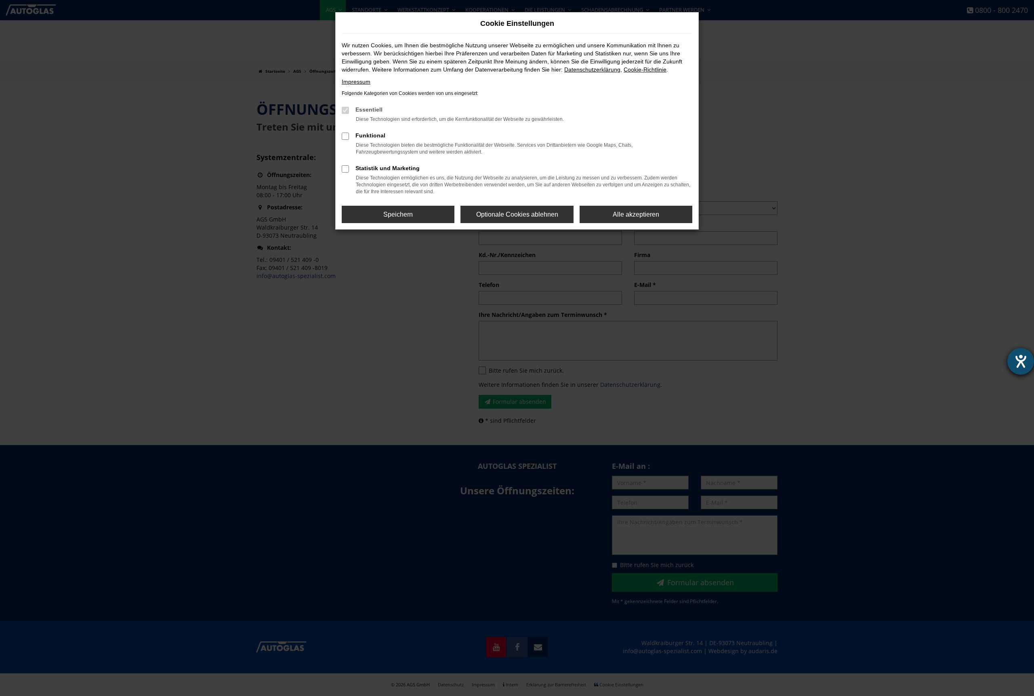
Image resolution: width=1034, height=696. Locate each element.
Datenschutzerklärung (592, 69)
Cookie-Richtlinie (645, 69)
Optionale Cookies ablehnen (517, 214)
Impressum (356, 81)
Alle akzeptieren (636, 214)
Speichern (398, 214)
